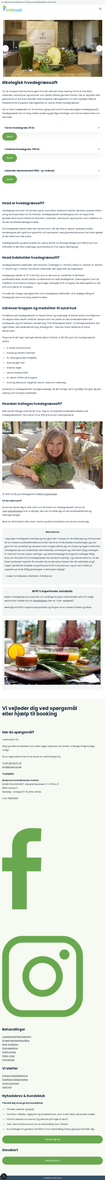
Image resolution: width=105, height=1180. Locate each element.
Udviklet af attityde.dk (53, 1178)
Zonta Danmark (10, 1083)
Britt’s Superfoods (47, 494)
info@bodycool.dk (11, 767)
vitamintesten (15, 511)
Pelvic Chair (8, 1056)
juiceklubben (41, 600)
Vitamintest (8, 1059)
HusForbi (6, 1087)
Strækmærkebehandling (15, 1040)
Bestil (9, 136)
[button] (5, 48)
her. (87, 521)
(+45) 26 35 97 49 (11, 763)
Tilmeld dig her (52, 1139)
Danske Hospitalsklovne (15, 1075)
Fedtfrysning (9, 1052)
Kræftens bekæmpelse (15, 1079)
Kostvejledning (10, 1048)
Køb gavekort (52, 1160)
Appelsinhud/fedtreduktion (16, 1036)
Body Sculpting (10, 1044)
